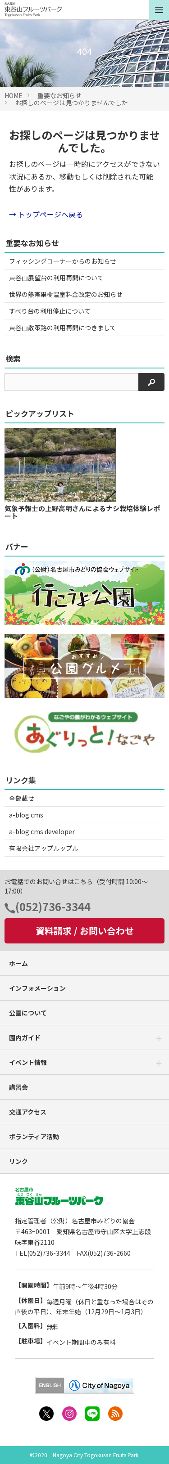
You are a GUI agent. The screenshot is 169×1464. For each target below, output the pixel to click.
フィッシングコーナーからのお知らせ (62, 260)
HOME (14, 95)
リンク (18, 1161)
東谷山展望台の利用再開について (56, 277)
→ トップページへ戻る (46, 214)
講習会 (18, 1086)
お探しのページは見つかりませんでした (71, 102)
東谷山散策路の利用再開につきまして (62, 327)
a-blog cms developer (42, 831)
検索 (13, 358)
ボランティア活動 (34, 1136)
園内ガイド (25, 1037)
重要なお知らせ (59, 95)
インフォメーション (37, 987)
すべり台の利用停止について (50, 310)
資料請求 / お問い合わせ (85, 930)
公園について (28, 1012)
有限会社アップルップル (43, 848)
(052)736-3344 (53, 906)
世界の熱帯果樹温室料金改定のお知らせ (66, 294)
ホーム (18, 963)
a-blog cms (26, 814)
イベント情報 (28, 1062)
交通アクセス (27, 1111)
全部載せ (21, 798)
